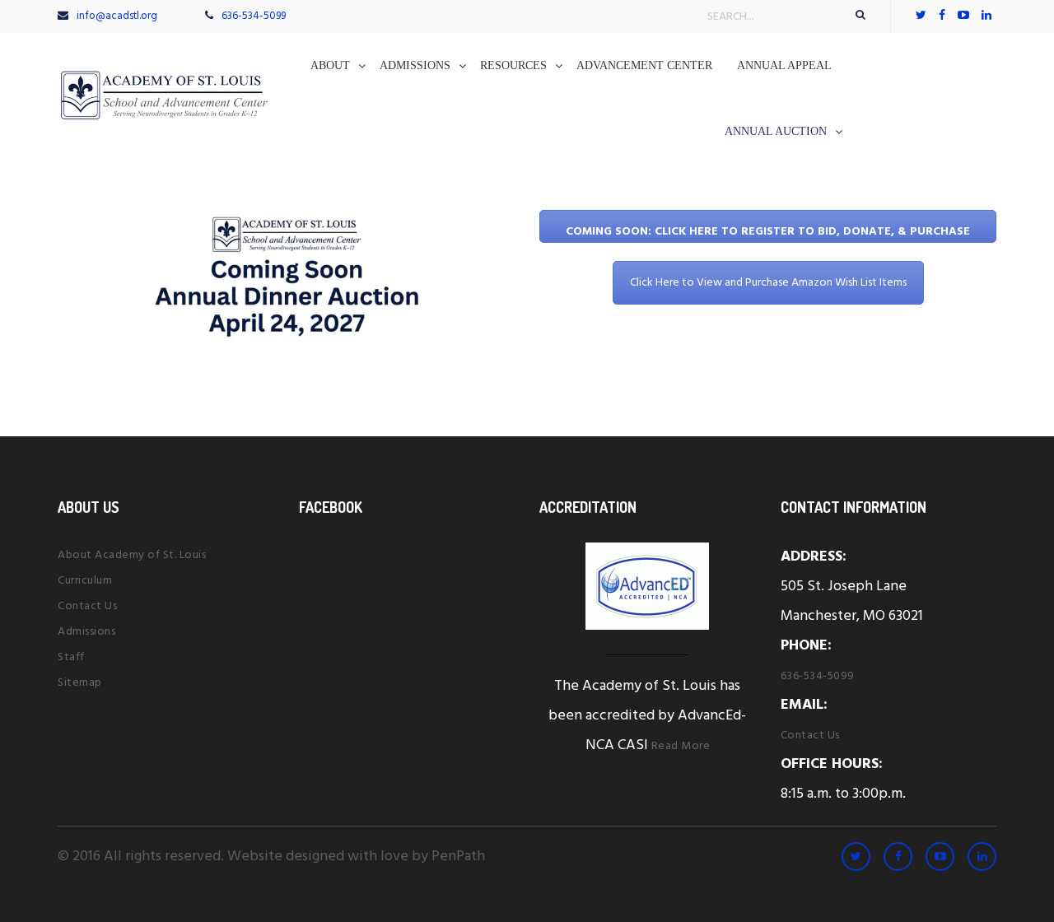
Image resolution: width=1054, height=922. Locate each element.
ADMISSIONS (415, 65)
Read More (681, 746)
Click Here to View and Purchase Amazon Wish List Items (768, 282)
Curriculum (85, 580)
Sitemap (80, 682)
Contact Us (87, 606)
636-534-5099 (254, 16)
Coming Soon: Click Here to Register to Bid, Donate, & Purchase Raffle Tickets (768, 232)
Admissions (86, 631)
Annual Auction (776, 131)
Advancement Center (644, 65)
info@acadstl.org (117, 16)
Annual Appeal (784, 65)
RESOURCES (513, 65)
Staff (71, 657)
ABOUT (330, 65)
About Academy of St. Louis (132, 555)
